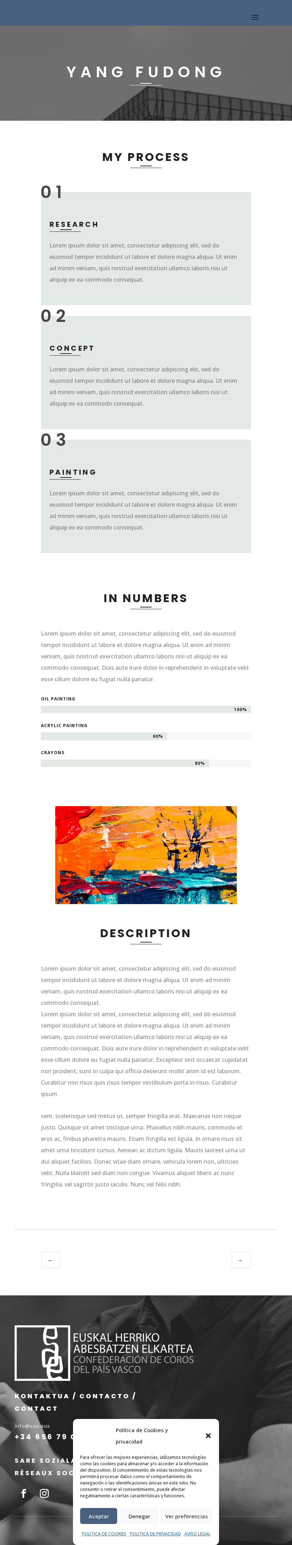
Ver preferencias (186, 1516)
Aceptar (99, 1516)
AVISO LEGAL (197, 1534)
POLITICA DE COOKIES (104, 1534)
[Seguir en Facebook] (23, 1494)
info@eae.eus (32, 1426)
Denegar (139, 1516)
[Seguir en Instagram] (44, 1494)
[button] (208, 1435)
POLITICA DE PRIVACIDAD (155, 1534)
